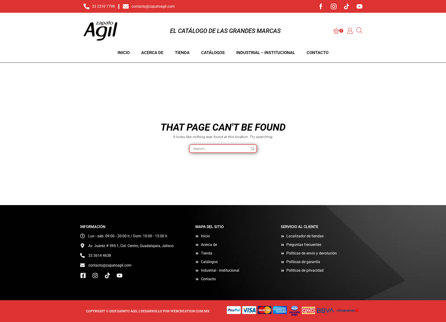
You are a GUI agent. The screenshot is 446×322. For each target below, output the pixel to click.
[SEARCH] (252, 148)
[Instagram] (334, 6)
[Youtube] (359, 6)
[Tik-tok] (347, 6)
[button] (338, 31)
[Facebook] (321, 6)
